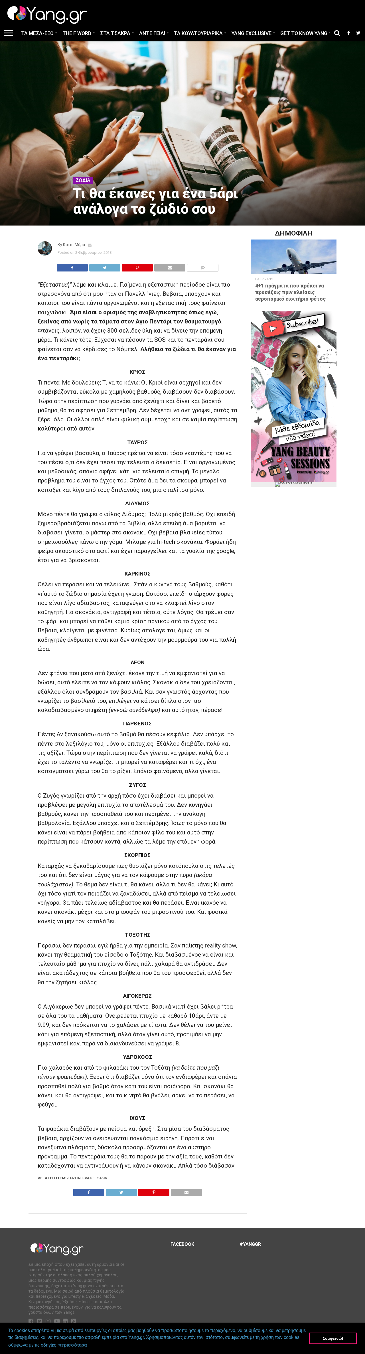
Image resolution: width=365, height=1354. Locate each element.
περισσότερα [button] (72, 1345)
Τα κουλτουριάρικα (198, 33)
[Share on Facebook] (72, 266)
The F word (76, 33)
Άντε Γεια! (152, 33)
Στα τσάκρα (115, 33)
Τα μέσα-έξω (37, 33)
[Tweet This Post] (104, 266)
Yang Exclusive (251, 33)
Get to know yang (303, 33)
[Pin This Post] (137, 266)
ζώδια (101, 1178)
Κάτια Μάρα (74, 244)
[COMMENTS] (202, 266)
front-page (82, 1178)
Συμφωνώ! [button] (333, 1338)
